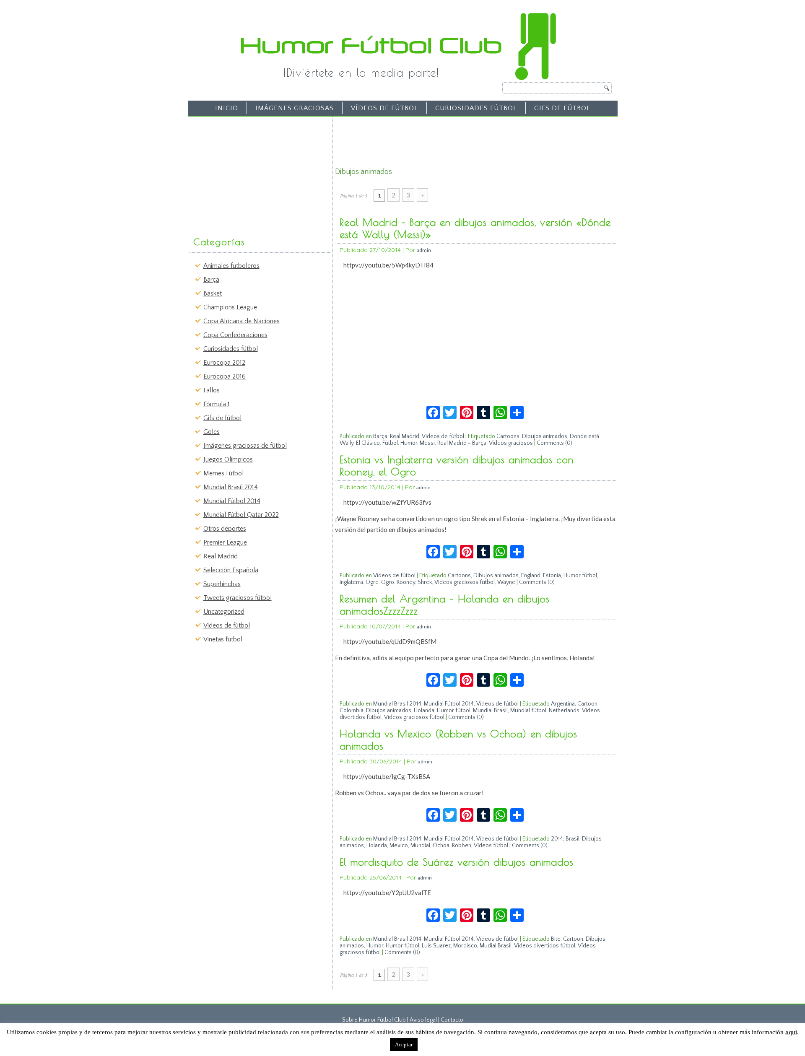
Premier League (225, 542)
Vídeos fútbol (491, 845)
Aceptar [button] (404, 1044)
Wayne (506, 582)
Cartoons (507, 436)
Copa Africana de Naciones (241, 321)
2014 (557, 838)
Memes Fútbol (223, 473)
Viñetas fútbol (222, 639)
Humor (408, 443)
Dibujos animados (544, 436)
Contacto (452, 1020)
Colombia (352, 710)
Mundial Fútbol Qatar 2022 (241, 515)
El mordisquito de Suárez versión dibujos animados (457, 862)
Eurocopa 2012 (224, 362)
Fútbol (390, 443)
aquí (791, 1032)
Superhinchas (222, 584)
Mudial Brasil (496, 945)
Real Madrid (220, 556)
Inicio (226, 108)
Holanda (424, 710)
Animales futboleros (231, 266)
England (530, 575)
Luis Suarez (436, 945)
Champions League (230, 307)
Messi (427, 443)
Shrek (425, 582)
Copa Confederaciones (235, 335)
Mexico (399, 845)
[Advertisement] (254, 172)
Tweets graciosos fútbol (237, 598)
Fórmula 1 (216, 404)
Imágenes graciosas (294, 108)
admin (424, 250)
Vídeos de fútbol (384, 108)
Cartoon (587, 704)
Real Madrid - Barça (461, 443)
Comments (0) (554, 443)
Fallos (211, 390)
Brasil (572, 838)
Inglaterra (351, 582)
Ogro (387, 582)
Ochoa (441, 845)
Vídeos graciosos (511, 443)
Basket (212, 293)
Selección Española (230, 570)
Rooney (406, 582)
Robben (461, 845)
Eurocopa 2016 (224, 376)
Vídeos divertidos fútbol (544, 945)
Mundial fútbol (528, 710)
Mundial (420, 845)
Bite (556, 939)
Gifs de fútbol (562, 108)
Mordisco (465, 945)
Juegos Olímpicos (228, 459)
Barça (211, 279)
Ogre (372, 582)
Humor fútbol (580, 575)
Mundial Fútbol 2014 (231, 501)
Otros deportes (224, 528)
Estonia (552, 575)
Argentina (563, 704)
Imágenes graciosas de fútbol (245, 445)
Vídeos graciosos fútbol (464, 582)
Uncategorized (223, 611)
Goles (211, 432)
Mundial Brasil (490, 710)
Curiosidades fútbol (476, 108)
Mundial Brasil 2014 (230, 487)
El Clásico (368, 443)
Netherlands (564, 710)
